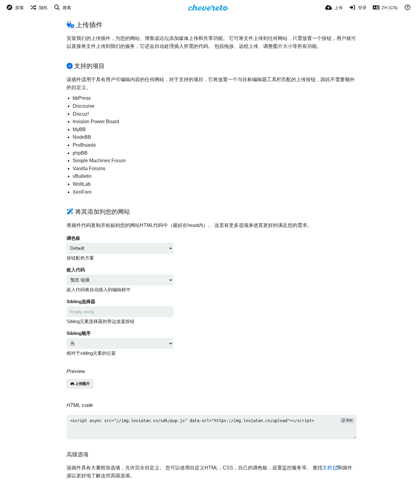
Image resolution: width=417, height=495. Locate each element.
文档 (327, 467)
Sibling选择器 (81, 301)
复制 (349, 420)
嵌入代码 (76, 269)
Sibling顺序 (79, 333)
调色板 (73, 238)
